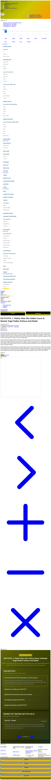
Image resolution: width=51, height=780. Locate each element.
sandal (4, 78)
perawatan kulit (6, 236)
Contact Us (38, 17)
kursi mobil (6, 154)
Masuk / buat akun (7, 305)
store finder (14, 25)
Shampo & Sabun (6, 240)
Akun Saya (3, 291)
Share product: (4, 356)
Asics (6, 41)
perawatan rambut (6, 242)
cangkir (4, 205)
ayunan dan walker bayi (9, 276)
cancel (2, 298)
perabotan (5, 184)
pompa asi (5, 221)
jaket (4, 113)
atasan (4, 86)
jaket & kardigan (6, 95)
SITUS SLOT (4, 753)
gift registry (14, 8)
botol (4, 191)
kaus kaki (5, 81)
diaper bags (6, 168)
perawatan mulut (6, 245)
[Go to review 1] (21, 736)
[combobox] (7, 296)
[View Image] (1, 648)
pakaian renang (7, 101)
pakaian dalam (6, 115)
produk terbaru (7, 46)
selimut (5, 175)
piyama (4, 66)
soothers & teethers (8, 197)
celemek (5, 200)
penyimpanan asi (6, 223)
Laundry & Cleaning (7, 258)
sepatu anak (5, 76)
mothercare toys (6, 284)
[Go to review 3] (25, 736)
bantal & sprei (7, 178)
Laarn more (16, 326)
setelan (4, 93)
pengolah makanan (8, 213)
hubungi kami (16, 751)
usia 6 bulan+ (5, 147)
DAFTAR (40, 16)
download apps (14, 3)
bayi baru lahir (6, 145)
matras (5, 187)
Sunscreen (5, 238)
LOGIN (38, 14)
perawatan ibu (7, 250)
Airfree (20, 38)
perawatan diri (6, 247)
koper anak (6, 151)
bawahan (4, 89)
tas (3, 51)
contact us (13, 26)
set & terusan (5, 64)
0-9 (45, 34)
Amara (35, 38)
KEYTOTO (3, 332)
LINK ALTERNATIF (26, 771)
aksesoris (5, 98)
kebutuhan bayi (7, 59)
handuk (5, 272)
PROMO (26, 759)
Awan (20, 41)
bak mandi (6, 269)
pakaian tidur (5, 61)
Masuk (2, 292)
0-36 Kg (4, 158)
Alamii (28, 38)
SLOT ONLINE (4, 757)
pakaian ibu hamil (8, 119)
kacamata (5, 54)
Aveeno (13, 41)
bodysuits (5, 68)
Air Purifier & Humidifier (8, 262)
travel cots (5, 165)
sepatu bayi (5, 74)
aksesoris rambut (6, 56)
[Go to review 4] (27, 736)
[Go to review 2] (23, 736)
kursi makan (6, 229)
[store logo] (11, 20)
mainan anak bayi (7, 282)
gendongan (6, 162)
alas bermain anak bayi (9, 279)
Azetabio (29, 41)
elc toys (4, 286)
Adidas (13, 38)
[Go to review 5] (29, 736)
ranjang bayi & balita (8, 181)
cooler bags (5, 226)
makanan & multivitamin (9, 216)
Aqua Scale (44, 38)
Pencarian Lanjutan (5, 297)
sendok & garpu (6, 209)
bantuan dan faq (16, 755)
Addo (6, 38)
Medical (4, 260)
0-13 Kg (4, 156)
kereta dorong (6, 143)
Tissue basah (5, 255)
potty (4, 266)
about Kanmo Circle (17, 22)
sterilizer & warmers (8, 194)
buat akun (5, 306)
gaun (4, 91)
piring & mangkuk (6, 207)
